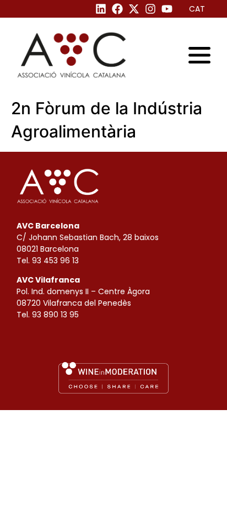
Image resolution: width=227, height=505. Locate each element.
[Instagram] (150, 8)
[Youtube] (166, 8)
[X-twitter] (133, 8)
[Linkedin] (100, 8)
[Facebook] (117, 8)
